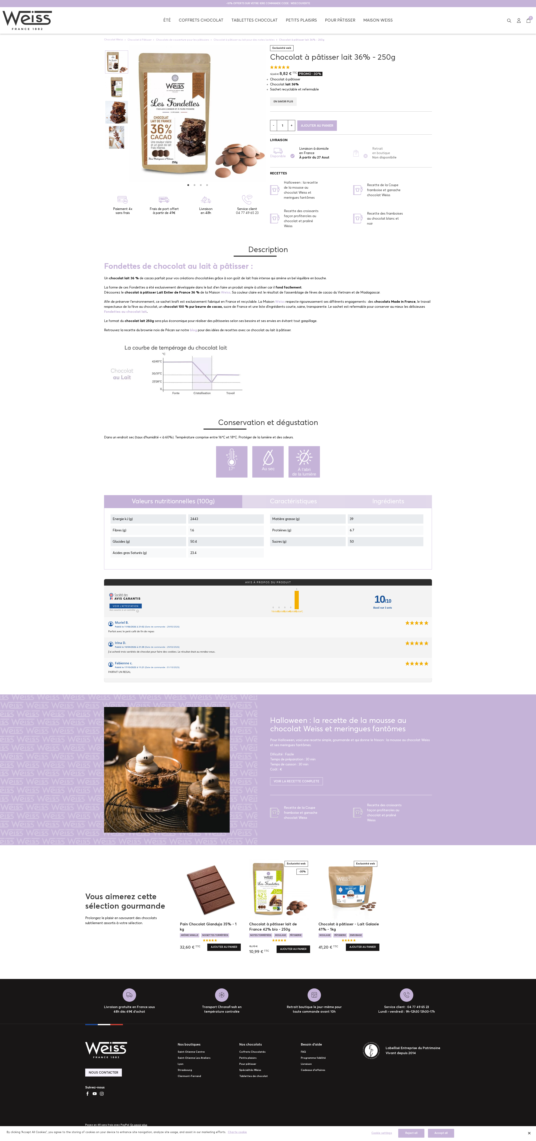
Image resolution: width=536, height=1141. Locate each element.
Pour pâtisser (247, 1064)
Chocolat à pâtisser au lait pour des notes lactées (244, 40)
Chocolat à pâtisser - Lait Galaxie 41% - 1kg (348, 926)
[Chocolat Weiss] (27, 20)
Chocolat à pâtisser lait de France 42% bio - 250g (273, 926)
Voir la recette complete (296, 781)
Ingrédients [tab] (388, 501)
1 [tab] (188, 185)
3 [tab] (201, 185)
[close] (529, 1133)
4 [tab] (207, 185)
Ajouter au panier (317, 125)
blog (193, 330)
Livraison (306, 1064)
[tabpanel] (197, 113)
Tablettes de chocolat (253, 1076)
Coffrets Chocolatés (252, 1052)
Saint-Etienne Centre (191, 1052)
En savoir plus (283, 101)
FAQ (303, 1052)
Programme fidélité (313, 1058)
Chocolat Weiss (113, 40)
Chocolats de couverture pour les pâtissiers (182, 40)
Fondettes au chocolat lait (125, 311)
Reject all (411, 1133)
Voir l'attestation (125, 606)
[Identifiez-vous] (519, 20)
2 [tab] (194, 185)
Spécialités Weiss (250, 1070)
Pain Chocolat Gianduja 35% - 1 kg (208, 926)
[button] (509, 20)
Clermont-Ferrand (189, 1076)
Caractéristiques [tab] (293, 501)
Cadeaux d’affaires (313, 1070)
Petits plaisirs (247, 1058)
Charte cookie (237, 1132)
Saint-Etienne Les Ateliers (194, 1058)
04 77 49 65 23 (247, 213)
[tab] (173, 501)
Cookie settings (381, 1133)
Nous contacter (103, 1072)
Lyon (180, 1064)
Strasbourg (185, 1070)
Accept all (441, 1133)
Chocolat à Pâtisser (140, 40)
